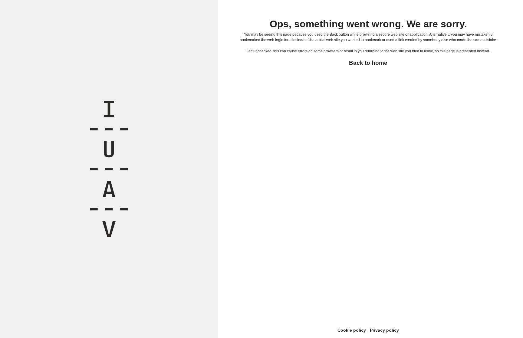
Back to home (368, 63)
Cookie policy (351, 330)
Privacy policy (384, 330)
